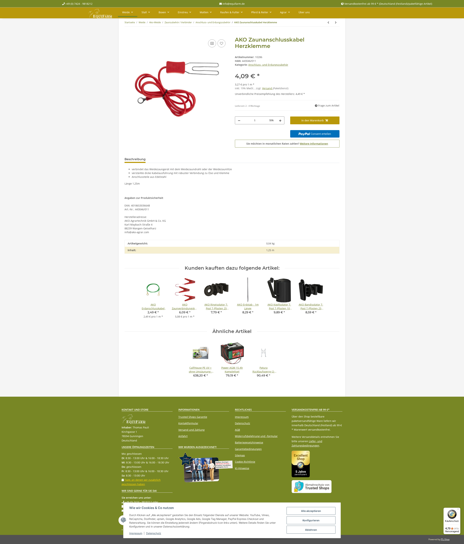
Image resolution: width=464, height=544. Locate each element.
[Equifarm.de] (100, 12)
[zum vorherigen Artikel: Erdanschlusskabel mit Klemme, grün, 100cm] (328, 22)
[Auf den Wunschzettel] (221, 43)
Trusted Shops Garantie (192, 417)
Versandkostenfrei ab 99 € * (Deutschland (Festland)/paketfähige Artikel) (388, 3)
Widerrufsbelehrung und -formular (256, 436)
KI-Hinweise (242, 468)
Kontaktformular (188, 423)
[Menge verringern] (239, 120)
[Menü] (458, 510)
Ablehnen (311, 529)
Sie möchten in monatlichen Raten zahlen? (287, 143)
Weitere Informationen (314, 143)
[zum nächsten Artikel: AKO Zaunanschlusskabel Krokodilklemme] (335, 22)
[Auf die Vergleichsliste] (212, 43)
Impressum (242, 417)
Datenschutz (242, 423)
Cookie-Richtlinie (245, 461)
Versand (267, 88)
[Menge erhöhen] (280, 120)
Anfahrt (183, 436)
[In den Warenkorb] (127, 34)
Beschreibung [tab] (135, 159)
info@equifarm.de (233, 3)
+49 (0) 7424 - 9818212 (78, 3)
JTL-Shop (445, 539)
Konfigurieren (311, 520)
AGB (237, 429)
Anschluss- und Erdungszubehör (268, 64)
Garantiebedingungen (248, 449)
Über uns (304, 12)
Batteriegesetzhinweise (249, 442)
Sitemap (240, 455)
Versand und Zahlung (191, 429)
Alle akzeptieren (311, 510)
